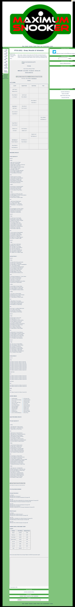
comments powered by (29, 591)
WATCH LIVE (20, 70)
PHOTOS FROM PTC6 (29, 72)
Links (41, 46)
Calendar (26, 46)
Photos (38, 46)
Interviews (31, 46)
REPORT (29, 80)
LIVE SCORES (25, 70)
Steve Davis (14, 106)
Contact (51, 46)
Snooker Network (46, 46)
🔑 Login (73, 0)
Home (23, 46)
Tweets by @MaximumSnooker (65, 63)
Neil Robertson (34, 78)
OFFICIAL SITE (37, 70)
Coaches (34, 46)
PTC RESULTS (31, 70)
